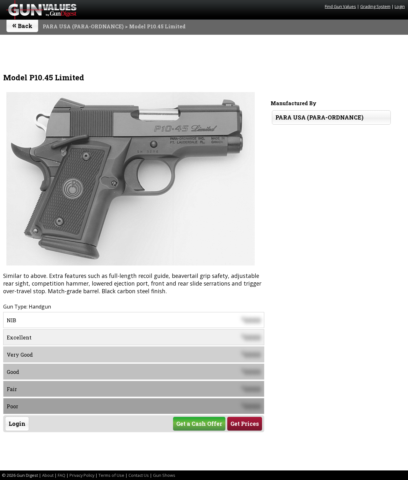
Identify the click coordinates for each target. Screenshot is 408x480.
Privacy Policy (81, 475)
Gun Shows (164, 475)
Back (22, 24)
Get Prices (244, 423)
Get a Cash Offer (199, 423)
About (48, 475)
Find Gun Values (340, 6)
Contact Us (138, 475)
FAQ (61, 475)
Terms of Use (111, 475)
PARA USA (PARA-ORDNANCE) (83, 26)
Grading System (375, 6)
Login (400, 6)
